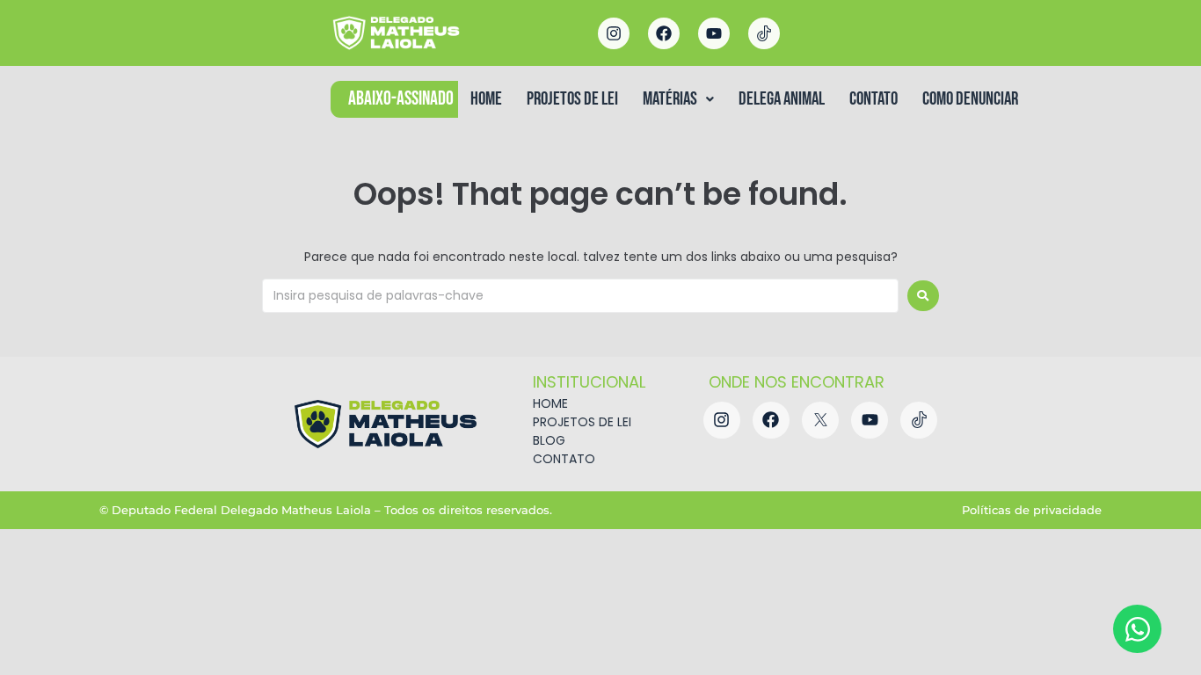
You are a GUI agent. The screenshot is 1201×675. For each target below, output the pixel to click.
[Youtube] (714, 33)
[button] (678, 99)
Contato (873, 99)
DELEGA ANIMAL (782, 99)
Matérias (670, 99)
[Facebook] (664, 33)
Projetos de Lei (572, 99)
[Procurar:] (580, 296)
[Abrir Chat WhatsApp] (1137, 629)
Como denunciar (970, 99)
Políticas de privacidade (1032, 510)
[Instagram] (614, 33)
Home (486, 99)
